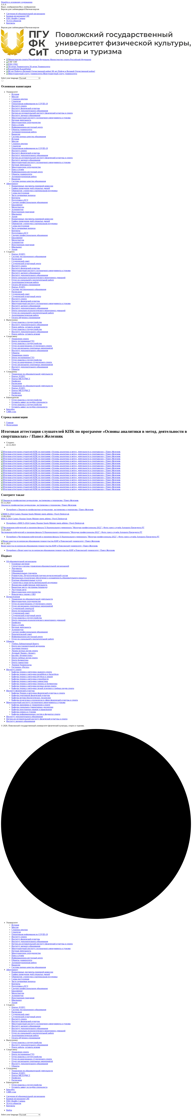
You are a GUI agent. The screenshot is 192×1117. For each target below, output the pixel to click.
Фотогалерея (12, 425)
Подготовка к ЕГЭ (19, 200)
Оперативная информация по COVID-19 (29, 104)
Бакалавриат (17, 205)
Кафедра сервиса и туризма (23, 712)
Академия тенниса (19, 648)
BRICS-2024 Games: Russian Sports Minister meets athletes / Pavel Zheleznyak (34, 519)
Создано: (10, 442)
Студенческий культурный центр (26, 263)
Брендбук (10, 409)
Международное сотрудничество (26, 122)
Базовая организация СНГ (18, 16)
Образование (17, 571)
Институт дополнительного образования (29, 111)
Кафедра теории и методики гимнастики (29, 681)
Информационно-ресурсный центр (27, 127)
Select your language (9, 78)
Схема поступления (20, 193)
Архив (14, 216)
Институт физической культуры (25, 108)
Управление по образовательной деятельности (32, 374)
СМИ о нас (11, 411)
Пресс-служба (17, 125)
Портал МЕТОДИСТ (20, 379)
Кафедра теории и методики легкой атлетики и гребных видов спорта (42, 688)
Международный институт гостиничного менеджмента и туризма (41, 118)
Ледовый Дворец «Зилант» (23, 653)
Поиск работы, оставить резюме (25, 327)
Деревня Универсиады (21, 665)
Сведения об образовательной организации (25, 14)
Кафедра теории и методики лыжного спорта (31, 672)
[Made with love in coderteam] (96, 918)
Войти (9, 1110)
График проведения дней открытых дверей (30, 188)
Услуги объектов (13, 21)
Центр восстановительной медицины (28, 646)
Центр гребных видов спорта (24, 658)
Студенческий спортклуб (22, 608)
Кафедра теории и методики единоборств (30, 679)
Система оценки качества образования (28, 136)
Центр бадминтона (19, 660)
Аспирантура (17, 209)
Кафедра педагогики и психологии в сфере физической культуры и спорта (44, 700)
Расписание (16, 259)
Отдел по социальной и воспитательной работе (32, 280)
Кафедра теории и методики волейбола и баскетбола (35, 674)
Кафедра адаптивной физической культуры (30, 695)
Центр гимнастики (19, 662)
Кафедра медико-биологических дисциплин (31, 698)
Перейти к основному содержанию (16, 2)
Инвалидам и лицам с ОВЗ (23, 594)
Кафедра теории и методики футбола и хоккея (32, 676)
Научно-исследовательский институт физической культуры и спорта (42, 113)
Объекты (15, 353)
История (15, 94)
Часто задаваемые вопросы (23, 195)
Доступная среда (18, 589)
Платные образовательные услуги (26, 580)
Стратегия (16, 101)
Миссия (14, 96)
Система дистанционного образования (28, 256)
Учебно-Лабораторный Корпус (25, 644)
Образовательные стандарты (24, 573)
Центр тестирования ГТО (22, 341)
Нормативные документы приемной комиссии (32, 186)
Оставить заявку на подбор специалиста (29, 402)
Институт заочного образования (25, 115)
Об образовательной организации (21, 561)
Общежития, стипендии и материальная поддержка (34, 190)
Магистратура (17, 207)
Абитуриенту (12, 183)
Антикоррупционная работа (24, 132)
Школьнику (16, 214)
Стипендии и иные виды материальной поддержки (34, 582)
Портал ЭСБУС (18, 254)
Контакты (10, 23)
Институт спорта (19, 106)
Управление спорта (20, 339)
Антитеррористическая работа (25, 282)
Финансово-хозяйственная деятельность (29, 585)
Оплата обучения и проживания (25, 285)
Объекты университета (21, 129)
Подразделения (13, 597)
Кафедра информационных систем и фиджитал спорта (35, 714)
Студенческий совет (20, 261)
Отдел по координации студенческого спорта (31, 346)
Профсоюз (16, 381)
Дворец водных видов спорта (24, 651)
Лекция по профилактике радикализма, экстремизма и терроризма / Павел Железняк (38, 505)
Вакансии (15, 134)
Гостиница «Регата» (20, 667)
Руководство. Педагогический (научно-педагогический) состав (39, 575)
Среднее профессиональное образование (29, 202)
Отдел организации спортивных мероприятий (32, 348)
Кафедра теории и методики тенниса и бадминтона (34, 684)
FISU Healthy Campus (15, 18)
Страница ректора (19, 99)
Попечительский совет (21, 634)
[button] (96, 9)
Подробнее (50, 509)
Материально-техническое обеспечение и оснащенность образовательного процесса (49, 578)
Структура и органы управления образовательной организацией (40, 566)
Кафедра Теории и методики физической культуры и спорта (38, 693)
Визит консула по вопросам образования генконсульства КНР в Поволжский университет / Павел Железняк (49, 546)
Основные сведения (20, 564)
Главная (9, 422)
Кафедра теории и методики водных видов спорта (33, 686)
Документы (16, 568)
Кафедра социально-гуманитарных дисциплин (32, 707)
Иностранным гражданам (22, 212)
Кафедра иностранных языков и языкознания (31, 709)
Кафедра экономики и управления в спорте (30, 705)
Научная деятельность (21, 120)
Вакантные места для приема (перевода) (29, 587)
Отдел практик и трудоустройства (26, 322)
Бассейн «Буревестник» (22, 655)
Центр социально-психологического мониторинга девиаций (38, 277)
